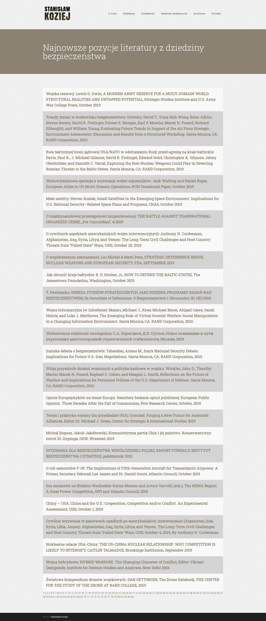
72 (91, 596)
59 (47, 596)
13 (72, 593)
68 (78, 596)
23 (106, 593)
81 (122, 596)
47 (187, 593)
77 (108, 596)
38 (157, 593)
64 (64, 596)
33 (140, 593)
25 (113, 593)
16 (82, 593)
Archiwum (199, 13)
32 (136, 593)
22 (103, 593)
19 (92, 593)
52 (204, 593)
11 (65, 593)
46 (184, 593)
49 (194, 593)
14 (76, 593)
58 (44, 596)
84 (132, 596)
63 (61, 596)
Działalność (148, 13)
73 (95, 596)
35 (147, 593)
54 (211, 593)
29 (126, 593)
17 (86, 593)
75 (102, 596)
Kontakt (216, 13)
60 (51, 596)
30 (130, 593)
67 (74, 596)
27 (120, 593)
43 (174, 593)
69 (81, 596)
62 (57, 596)
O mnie (112, 13)
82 (125, 596)
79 (115, 596)
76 (105, 596)
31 (133, 593)
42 (170, 593)
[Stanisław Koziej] (57, 13)
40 (164, 593)
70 (85, 596)
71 (88, 596)
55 (214, 593)
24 (109, 593)
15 (79, 593)
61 (54, 596)
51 (201, 593)
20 (96, 593)
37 (153, 593)
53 (208, 593)
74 (98, 596)
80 (118, 596)
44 (177, 593)
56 (218, 593)
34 (143, 593)
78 (112, 596)
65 (68, 596)
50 (197, 593)
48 (191, 593)
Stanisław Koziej (59, 616)
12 (69, 593)
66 (71, 596)
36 (150, 593)
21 (99, 593)
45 (180, 593)
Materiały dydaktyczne (174, 13)
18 (89, 593)
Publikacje (129, 13)
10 (62, 593)
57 (221, 593)
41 (167, 593)
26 (116, 593)
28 (123, 593)
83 (129, 596)
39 (160, 593)
